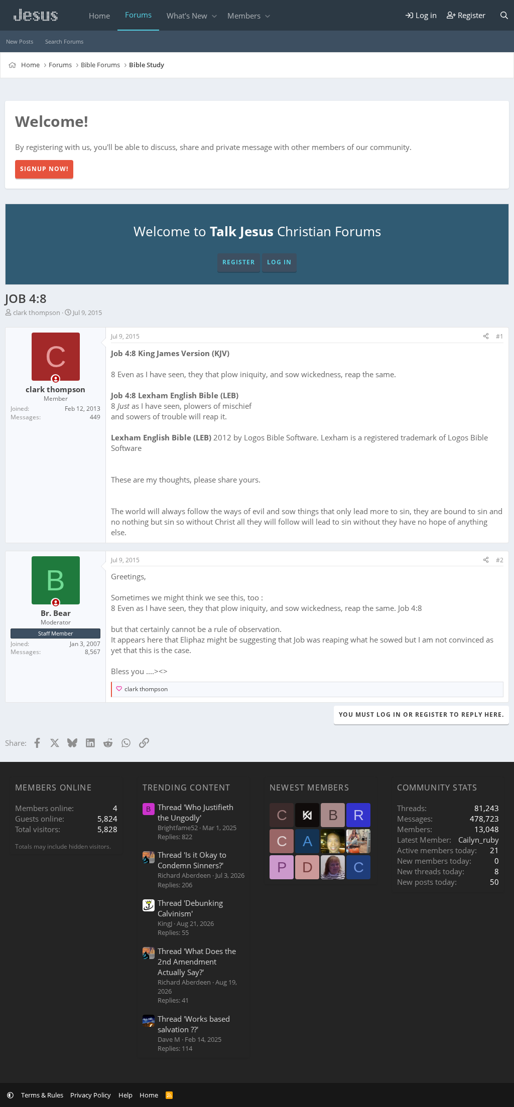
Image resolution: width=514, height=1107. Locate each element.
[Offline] (55, 379)
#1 (499, 336)
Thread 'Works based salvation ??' (194, 1024)
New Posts (19, 41)
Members (244, 16)
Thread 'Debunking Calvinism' (190, 908)
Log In (279, 262)
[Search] (504, 15)
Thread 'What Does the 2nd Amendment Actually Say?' (197, 961)
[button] (214, 16)
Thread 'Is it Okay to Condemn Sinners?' (192, 860)
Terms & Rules (42, 1094)
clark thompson (36, 312)
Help (125, 1094)
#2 (499, 560)
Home (99, 16)
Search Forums (64, 41)
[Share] (485, 337)
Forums (138, 15)
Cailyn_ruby (478, 840)
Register (238, 262)
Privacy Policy (90, 1094)
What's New (187, 16)
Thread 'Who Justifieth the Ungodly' (195, 812)
